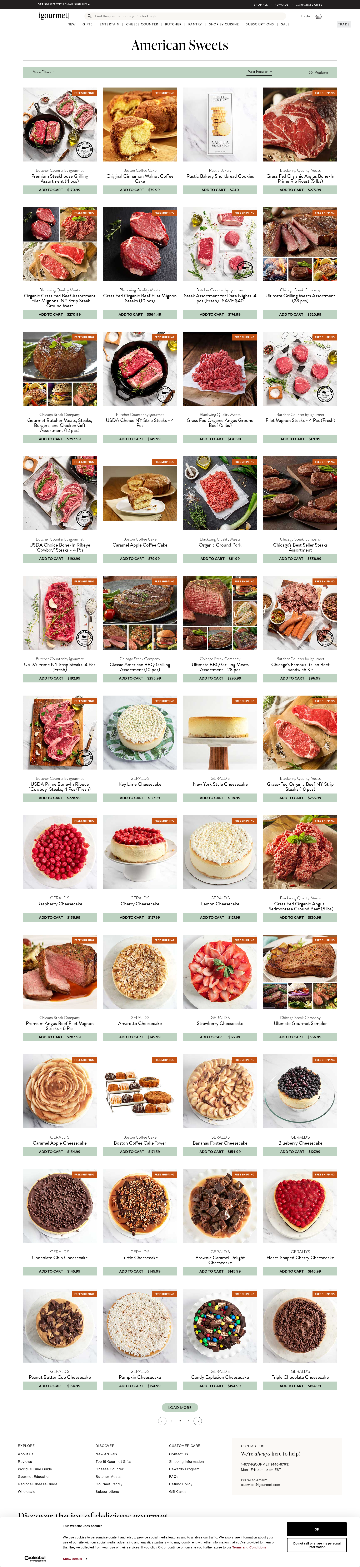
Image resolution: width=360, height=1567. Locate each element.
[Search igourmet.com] (88, 16)
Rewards (282, 4)
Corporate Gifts (309, 4)
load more (180, 1407)
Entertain (109, 24)
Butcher (173, 24)
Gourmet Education (34, 1476)
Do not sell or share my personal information (317, 1544)
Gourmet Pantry (109, 1484)
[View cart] (318, 16)
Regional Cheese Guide (37, 1484)
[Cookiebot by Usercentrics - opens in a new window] (35, 1559)
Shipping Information (186, 1461)
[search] (189, 16)
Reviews (25, 1461)
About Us (25, 1454)
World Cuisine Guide (35, 1469)
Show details (72, 1559)
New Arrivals (106, 1454)
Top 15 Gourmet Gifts (113, 1461)
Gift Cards (177, 1491)
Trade (344, 24)
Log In (305, 16)
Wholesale (26, 1491)
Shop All (261, 4)
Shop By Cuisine (224, 24)
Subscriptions (260, 24)
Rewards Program (184, 1469)
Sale (285, 24)
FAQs (174, 1476)
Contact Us (178, 1454)
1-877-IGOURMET (265, 1464)
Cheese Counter (142, 24)
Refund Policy (180, 1484)
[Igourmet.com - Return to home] (55, 16)
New (72, 24)
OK (317, 1529)
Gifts (87, 24)
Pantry (195, 24)
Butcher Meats (108, 1476)
